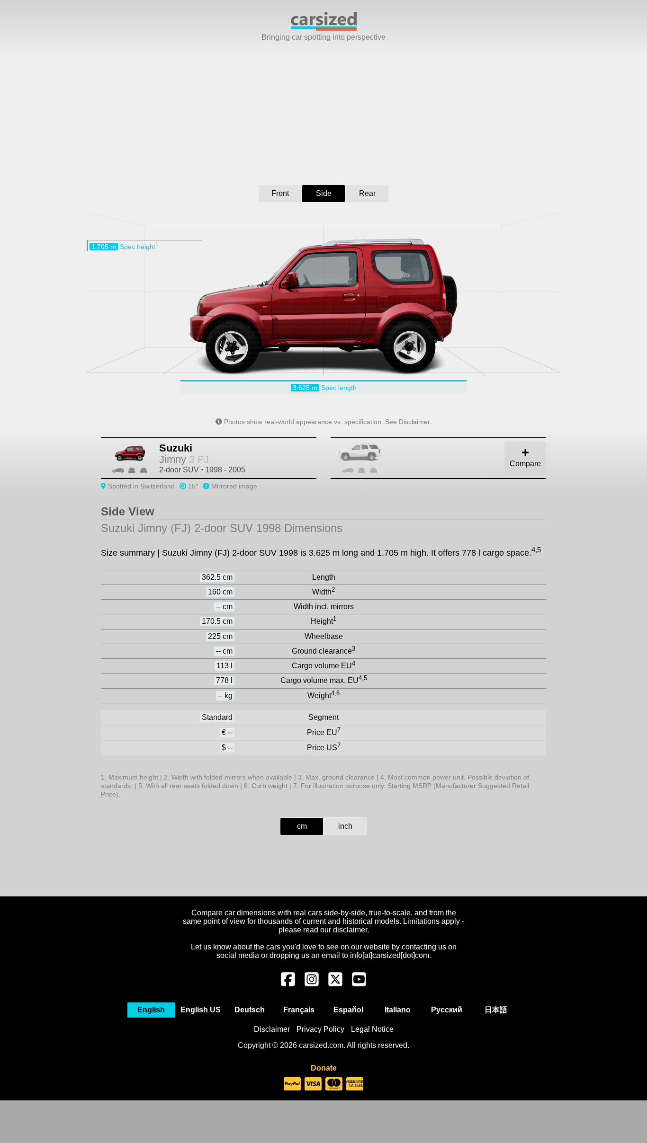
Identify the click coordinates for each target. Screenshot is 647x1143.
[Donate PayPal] (292, 1084)
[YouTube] (359, 983)
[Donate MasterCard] (333, 1084)
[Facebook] (288, 983)
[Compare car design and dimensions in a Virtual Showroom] (324, 28)
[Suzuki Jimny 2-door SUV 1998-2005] (449, 458)
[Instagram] (312, 983)
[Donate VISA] (313, 1084)
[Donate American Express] (354, 1084)
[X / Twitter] (335, 983)
